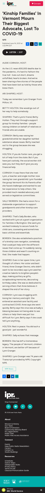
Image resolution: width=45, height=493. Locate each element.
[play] (3, 490)
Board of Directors (12, 428)
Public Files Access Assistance (17, 435)
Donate (37, 4)
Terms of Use (10, 468)
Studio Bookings (11, 452)
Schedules (9, 461)
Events (7, 444)
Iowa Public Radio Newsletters (17, 446)
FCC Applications (11, 431)
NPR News (9, 369)
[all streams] (42, 490)
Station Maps (10, 463)
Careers (8, 448)
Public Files (9, 433)
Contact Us (9, 450)
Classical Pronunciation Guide (17, 470)
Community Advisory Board (16, 429)
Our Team (9, 426)
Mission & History (12, 424)
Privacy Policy (10, 466)
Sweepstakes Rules (12, 464)
